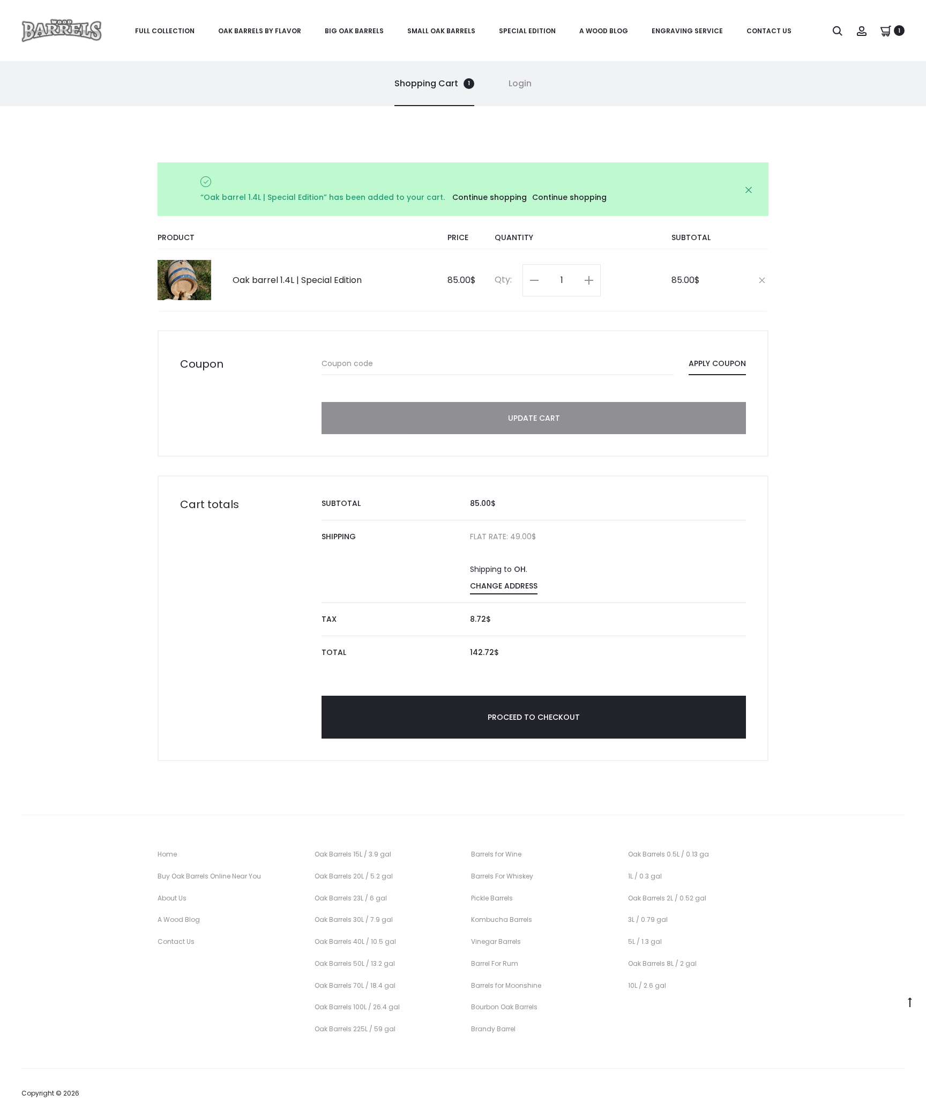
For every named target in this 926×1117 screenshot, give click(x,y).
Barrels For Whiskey (502, 876)
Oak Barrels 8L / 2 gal (662, 963)
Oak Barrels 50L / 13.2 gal (355, 963)
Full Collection (165, 30)
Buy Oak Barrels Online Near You (209, 876)
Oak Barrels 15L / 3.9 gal (353, 854)
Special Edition (527, 30)
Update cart (534, 418)
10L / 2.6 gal (647, 985)
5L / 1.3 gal (645, 941)
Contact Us (768, 30)
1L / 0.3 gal (645, 876)
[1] (885, 30)
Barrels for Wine (496, 854)
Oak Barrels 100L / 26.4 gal (357, 1006)
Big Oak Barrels (354, 30)
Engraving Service (687, 30)
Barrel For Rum (494, 963)
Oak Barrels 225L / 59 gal (355, 1028)
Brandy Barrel (493, 1028)
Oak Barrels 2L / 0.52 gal (667, 898)
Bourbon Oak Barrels (504, 1006)
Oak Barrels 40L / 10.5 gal (355, 941)
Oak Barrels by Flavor (259, 30)
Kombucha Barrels (501, 919)
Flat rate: (503, 536)
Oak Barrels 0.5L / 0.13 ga (668, 854)
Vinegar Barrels (496, 941)
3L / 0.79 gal (648, 919)
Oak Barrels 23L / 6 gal (351, 898)
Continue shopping (489, 197)
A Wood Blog (603, 30)
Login (520, 83)
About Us (172, 898)
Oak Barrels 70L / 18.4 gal (355, 985)
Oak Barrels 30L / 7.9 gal (354, 919)
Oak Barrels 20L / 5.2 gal (354, 876)
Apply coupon (717, 363)
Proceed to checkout (534, 717)
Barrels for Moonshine (506, 985)
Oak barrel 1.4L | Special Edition (297, 280)
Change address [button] (503, 585)
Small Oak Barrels (441, 30)
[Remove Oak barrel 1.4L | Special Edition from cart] (762, 279)
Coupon (201, 363)
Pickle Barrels (492, 898)
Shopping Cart (432, 83)
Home (167, 854)
